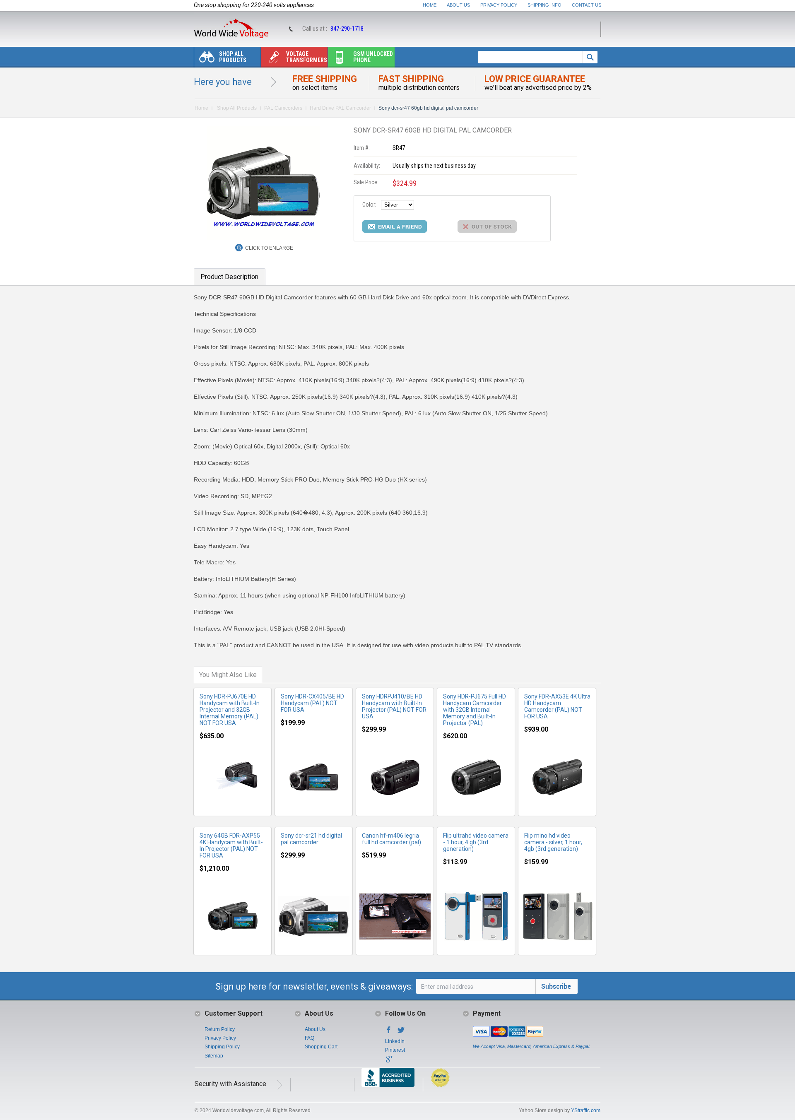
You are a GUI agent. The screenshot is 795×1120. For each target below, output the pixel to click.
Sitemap (214, 1056)
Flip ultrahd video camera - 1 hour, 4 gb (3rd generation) (475, 842)
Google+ (389, 1061)
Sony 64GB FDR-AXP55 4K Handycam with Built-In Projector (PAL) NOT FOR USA (231, 845)
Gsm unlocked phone (373, 57)
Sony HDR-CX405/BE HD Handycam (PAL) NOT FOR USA (312, 703)
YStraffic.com (585, 1110)
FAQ (309, 1038)
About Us (458, 4)
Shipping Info (544, 4)
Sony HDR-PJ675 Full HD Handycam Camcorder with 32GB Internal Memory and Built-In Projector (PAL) (474, 709)
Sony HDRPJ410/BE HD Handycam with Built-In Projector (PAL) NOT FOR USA (394, 706)
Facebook (389, 1032)
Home (429, 4)
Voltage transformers (306, 57)
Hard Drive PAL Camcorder (340, 108)
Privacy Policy (498, 4)
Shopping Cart (321, 1047)
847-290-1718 (347, 28)
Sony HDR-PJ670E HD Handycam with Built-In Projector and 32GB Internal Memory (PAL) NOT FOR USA (230, 709)
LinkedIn (395, 1041)
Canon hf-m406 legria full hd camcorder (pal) (391, 838)
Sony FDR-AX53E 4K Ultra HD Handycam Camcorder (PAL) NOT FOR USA (557, 706)
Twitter (401, 1032)
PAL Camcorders (283, 108)
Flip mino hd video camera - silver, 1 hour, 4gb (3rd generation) (553, 842)
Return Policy (220, 1029)
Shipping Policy (222, 1047)
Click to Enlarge (269, 248)
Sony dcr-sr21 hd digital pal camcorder (311, 838)
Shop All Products (232, 57)
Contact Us (586, 4)
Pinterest (395, 1050)
